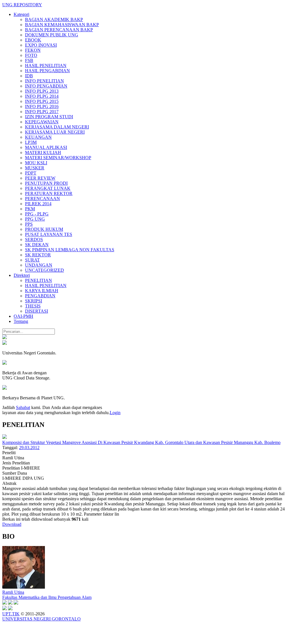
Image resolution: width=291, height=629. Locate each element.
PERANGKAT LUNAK (47, 188)
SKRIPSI (33, 300)
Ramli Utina (13, 592)
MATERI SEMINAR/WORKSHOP (58, 157)
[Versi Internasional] (4, 337)
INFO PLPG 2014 (42, 96)
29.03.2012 (29, 447)
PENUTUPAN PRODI (46, 183)
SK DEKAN (37, 244)
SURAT (32, 260)
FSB (29, 60)
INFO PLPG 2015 (42, 101)
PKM (30, 208)
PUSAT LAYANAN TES (48, 234)
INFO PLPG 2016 (42, 106)
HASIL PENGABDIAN (47, 70)
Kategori (21, 14)
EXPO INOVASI (41, 45)
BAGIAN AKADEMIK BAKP (54, 19)
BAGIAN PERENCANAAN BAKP (59, 29)
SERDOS (34, 239)
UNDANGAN (38, 265)
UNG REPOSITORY (22, 4)
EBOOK (33, 40)
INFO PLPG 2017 (42, 111)
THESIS (33, 306)
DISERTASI (36, 311)
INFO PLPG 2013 (42, 91)
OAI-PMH (23, 316)
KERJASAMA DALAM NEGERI (57, 126)
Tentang (21, 321)
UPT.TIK (11, 613)
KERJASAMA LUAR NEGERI (55, 132)
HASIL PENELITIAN (45, 65)
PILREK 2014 (38, 203)
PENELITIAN (38, 280)
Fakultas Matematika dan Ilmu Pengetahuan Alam (47, 597)
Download (11, 524)
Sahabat (23, 407)
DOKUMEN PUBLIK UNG (51, 34)
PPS (29, 224)
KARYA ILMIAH (41, 290)
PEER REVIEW (40, 178)
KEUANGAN (38, 137)
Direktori (22, 275)
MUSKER (34, 167)
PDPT (30, 173)
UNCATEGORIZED (44, 270)
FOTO (31, 55)
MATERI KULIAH (43, 152)
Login (115, 412)
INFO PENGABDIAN (46, 86)
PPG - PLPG (37, 213)
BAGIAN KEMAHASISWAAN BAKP (62, 24)
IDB (29, 75)
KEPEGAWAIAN (42, 121)
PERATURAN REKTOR (48, 193)
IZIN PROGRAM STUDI (49, 116)
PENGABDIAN (40, 295)
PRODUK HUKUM (44, 229)
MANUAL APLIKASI (46, 147)
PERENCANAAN (42, 198)
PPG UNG (35, 219)
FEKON (33, 50)
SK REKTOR (38, 254)
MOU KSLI (36, 162)
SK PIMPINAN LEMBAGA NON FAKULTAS (69, 249)
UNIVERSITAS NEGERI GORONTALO (41, 618)
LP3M (31, 142)
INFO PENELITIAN (44, 80)
